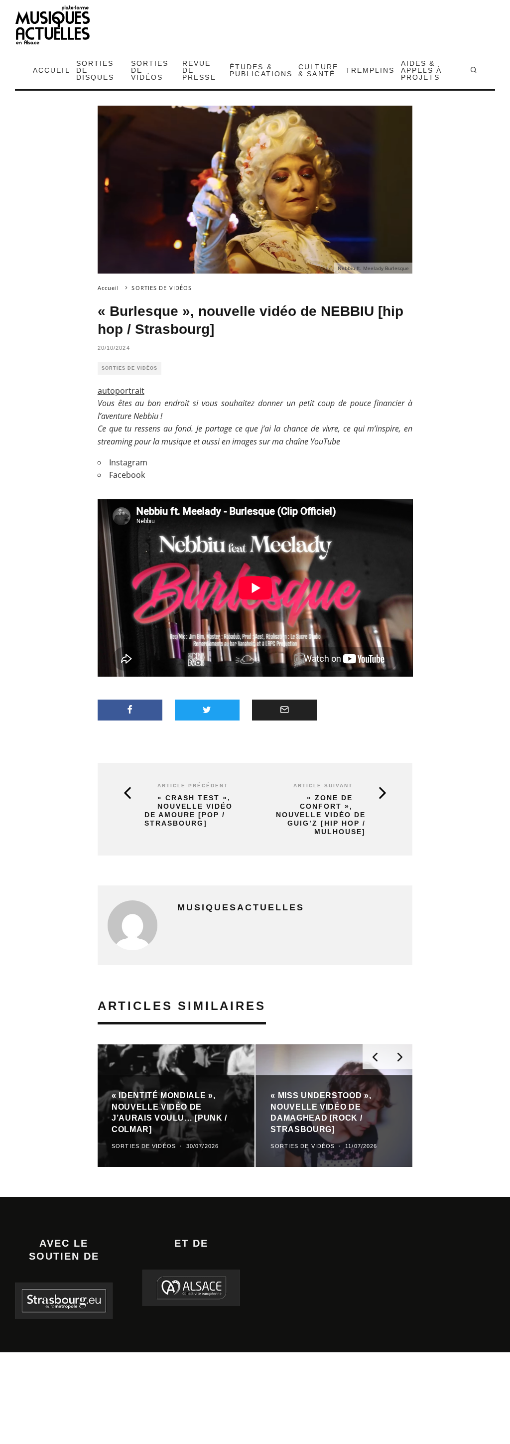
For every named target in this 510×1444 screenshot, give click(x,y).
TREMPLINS (370, 70)
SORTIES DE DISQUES (95, 70)
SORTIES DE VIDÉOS (150, 70)
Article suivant (323, 785)
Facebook (127, 474)
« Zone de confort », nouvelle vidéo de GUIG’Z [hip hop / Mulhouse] (321, 814)
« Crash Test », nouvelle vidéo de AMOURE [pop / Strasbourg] (188, 810)
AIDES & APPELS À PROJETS (421, 70)
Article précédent (192, 785)
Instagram (128, 462)
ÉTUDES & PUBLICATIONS (261, 70)
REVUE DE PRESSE (199, 70)
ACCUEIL (51, 70)
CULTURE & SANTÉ (318, 70)
